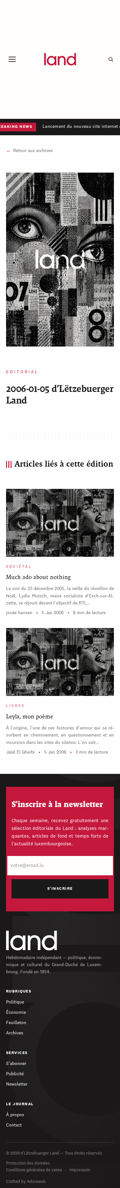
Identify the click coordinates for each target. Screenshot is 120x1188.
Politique (15, 1002)
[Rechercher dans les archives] (111, 59)
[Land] (31, 940)
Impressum (79, 1170)
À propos (15, 1115)
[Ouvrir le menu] (12, 59)
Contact (14, 1125)
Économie (16, 1012)
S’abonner (16, 1063)
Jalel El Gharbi (20, 752)
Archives (14, 1033)
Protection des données (28, 1163)
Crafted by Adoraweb (26, 1182)
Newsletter (17, 1084)
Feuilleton (16, 1023)
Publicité (15, 1074)
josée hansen (19, 613)
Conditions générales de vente (34, 1170)
